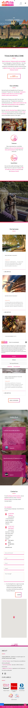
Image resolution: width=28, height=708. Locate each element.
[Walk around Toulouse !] (14, 243)
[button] (26, 342)
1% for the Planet (21, 690)
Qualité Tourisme (14, 699)
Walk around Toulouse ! (11, 255)
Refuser (14, 359)
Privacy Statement (17, 366)
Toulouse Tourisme (6, 690)
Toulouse (14, 143)
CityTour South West (7, 664)
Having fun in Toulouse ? (11, 295)
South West (14, 163)
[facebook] (2, 674)
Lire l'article (7, 271)
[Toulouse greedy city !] (14, 324)
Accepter (14, 356)
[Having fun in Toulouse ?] (14, 283)
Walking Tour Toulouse (7, 668)
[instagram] (5, 674)
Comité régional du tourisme (14, 691)
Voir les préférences (14, 363)
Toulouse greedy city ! (10, 336)
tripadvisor (20, 422)
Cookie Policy (9, 366)
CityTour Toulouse (6, 661)
